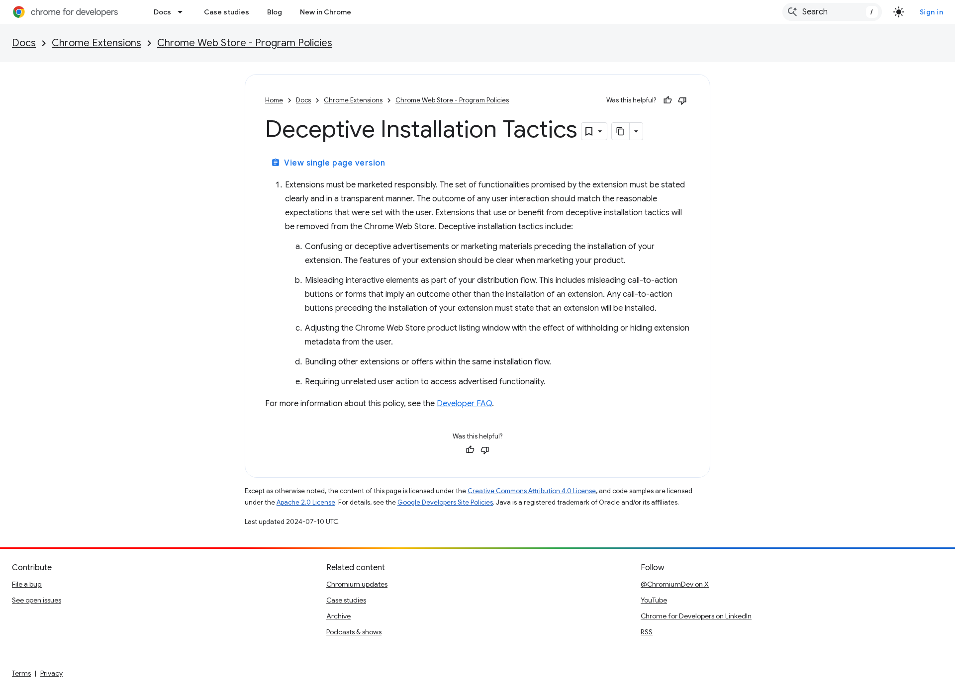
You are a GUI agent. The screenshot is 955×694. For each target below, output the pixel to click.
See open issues (36, 600)
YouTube (654, 600)
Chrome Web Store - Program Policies (244, 43)
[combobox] (832, 12)
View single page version (328, 163)
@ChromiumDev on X (675, 584)
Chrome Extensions (96, 43)
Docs (162, 11)
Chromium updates (356, 584)
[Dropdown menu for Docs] (183, 12)
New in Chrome (325, 11)
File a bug (27, 584)
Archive (338, 615)
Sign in (932, 11)
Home (274, 100)
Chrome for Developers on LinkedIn (696, 615)
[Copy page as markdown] (621, 131)
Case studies (226, 11)
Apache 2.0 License (306, 502)
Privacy (51, 673)
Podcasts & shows (354, 631)
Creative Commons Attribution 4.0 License (532, 491)
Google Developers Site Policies (445, 502)
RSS (647, 631)
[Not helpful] (682, 100)
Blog (274, 11)
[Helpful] (667, 100)
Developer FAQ (464, 404)
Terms (21, 673)
